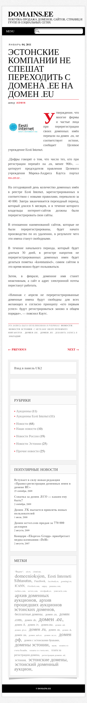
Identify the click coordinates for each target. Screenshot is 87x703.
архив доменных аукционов (31, 597)
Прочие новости (27, 451)
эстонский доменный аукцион (36, 666)
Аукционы (23, 411)
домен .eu (46, 332)
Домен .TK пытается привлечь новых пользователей (40, 511)
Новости (66, 325)
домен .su (54, 630)
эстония (20, 660)
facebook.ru (53, 581)
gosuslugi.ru (66, 581)
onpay (44, 586)
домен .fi (20, 624)
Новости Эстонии (20, 329)
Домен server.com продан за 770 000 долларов (39, 524)
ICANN (19, 585)
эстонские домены (48, 659)
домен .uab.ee (35, 635)
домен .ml (60, 624)
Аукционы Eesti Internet (32, 416)
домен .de (30, 620)
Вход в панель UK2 (28, 368)
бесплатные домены (28, 614)
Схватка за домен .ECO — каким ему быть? (40, 498)
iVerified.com (33, 586)
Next (73, 349)
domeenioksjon (30, 576)
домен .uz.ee (50, 635)
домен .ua (20, 635)
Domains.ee (30, 14)
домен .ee (31, 332)
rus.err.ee (14, 177)
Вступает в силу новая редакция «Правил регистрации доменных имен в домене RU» (42, 483)
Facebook (39, 581)
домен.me (47, 624)
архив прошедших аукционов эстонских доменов (38, 604)
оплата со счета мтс (39, 650)
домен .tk (66, 630)
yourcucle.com (60, 591)
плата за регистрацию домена (37, 652)
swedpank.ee (45, 591)
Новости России (27, 436)
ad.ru (28, 571)
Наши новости (26, 428)
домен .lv (33, 624)
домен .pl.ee (20, 630)
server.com (32, 591)
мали (54, 645)
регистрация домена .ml (53, 655)
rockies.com (20, 591)
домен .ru (37, 629)
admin (21, 103)
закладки (15, 336)
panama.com (54, 586)
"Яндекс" (19, 571)
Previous (17, 349)
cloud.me (37, 571)
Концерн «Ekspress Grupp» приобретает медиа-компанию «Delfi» (42, 538)
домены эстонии (32, 644)
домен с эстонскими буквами (41, 640)
